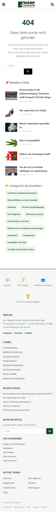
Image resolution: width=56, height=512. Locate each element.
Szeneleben (12, 235)
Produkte (32, 483)
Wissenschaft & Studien (14, 378)
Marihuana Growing (34, 214)
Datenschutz (19, 507)
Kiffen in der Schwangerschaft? (34, 154)
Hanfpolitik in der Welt (16, 242)
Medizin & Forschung (12, 352)
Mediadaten (8, 448)
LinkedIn (28, 333)
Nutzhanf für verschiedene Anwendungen (25, 228)
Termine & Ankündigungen (33, 207)
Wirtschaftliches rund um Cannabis (22, 200)
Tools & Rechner (10, 461)
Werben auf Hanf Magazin (14, 444)
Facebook (18, 333)
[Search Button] (52, 4)
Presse (43, 507)
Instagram (7, 333)
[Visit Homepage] (26, 4)
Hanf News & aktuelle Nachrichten (22, 193)
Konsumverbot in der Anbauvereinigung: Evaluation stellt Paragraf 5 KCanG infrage (35, 93)
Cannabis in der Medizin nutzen (20, 249)
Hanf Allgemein (34, 478)
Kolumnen (11, 207)
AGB (28, 507)
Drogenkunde (28, 235)
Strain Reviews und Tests (18, 221)
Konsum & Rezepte (11, 369)
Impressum (7, 507)
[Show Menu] (3, 4)
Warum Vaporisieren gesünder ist (17, 402)
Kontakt (35, 507)
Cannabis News (10, 348)
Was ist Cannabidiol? (29, 140)
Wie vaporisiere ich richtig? (32, 110)
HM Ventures (8, 452)
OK (49, 431)
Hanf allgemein (13, 214)
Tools (5, 492)
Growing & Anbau (11, 356)
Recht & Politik (9, 374)
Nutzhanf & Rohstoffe (13, 365)
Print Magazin (34, 488)
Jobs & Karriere (9, 456)
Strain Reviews (10, 361)
